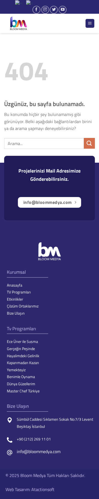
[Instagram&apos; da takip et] (45, 10)
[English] (19, 2)
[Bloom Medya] (31, 23)
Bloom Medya (33, 475)
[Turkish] (29, 2)
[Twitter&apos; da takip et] (54, 10)
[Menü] (90, 23)
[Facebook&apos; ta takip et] (36, 10)
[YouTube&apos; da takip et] (63, 10)
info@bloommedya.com (39, 451)
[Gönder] (89, 143)
